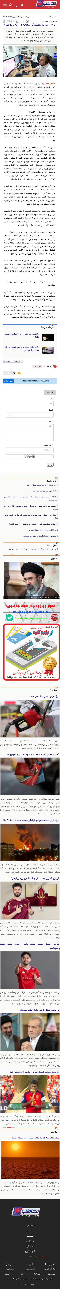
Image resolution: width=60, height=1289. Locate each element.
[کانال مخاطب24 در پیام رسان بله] (31, 612)
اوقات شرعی (49, 1269)
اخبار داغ (53, 690)
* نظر (51, 421)
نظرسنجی (30, 1269)
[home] (21, 5)
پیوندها (10, 1269)
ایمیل (51, 410)
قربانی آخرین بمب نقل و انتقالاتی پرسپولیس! (35, 878)
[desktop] (16, 5)
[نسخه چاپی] (4, 21)
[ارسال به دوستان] (8, 21)
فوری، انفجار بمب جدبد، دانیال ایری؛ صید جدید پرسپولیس (30, 946)
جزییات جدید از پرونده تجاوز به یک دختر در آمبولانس (22, 349)
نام (52, 399)
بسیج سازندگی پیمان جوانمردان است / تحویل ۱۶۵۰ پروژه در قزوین (31, 507)
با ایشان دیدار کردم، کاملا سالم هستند (39, 1010)
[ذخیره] (12, 21)
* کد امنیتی (48, 445)
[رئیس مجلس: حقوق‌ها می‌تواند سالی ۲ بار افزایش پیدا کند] (31, 580)
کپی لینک (8, 381)
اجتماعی (53, 21)
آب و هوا (10, 1264)
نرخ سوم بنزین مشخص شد (44, 491)
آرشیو (8, 1274)
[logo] (43, 4)
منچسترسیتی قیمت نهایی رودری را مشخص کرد (34, 1072)
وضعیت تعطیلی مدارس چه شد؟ (42, 1138)
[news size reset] (22, 21)
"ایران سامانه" (24, 1284)
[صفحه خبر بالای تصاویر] (31, 652)
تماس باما (30, 1264)
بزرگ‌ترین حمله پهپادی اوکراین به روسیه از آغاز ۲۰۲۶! (31, 820)
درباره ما (49, 1264)
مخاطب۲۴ (50, 83)
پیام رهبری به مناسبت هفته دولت (41, 485)
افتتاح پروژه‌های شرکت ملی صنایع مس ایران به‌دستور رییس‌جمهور (31, 498)
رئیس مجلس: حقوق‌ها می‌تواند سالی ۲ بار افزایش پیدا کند (37, 597)
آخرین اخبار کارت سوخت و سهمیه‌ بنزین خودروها (33, 754)
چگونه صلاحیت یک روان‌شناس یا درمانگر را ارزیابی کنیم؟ (32, 524)
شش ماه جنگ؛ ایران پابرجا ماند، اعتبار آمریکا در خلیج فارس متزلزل (31, 516)
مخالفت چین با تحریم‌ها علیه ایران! (41, 530)
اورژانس (31, 87)
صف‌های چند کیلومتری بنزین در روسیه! (39, 536)
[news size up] (27, 21)
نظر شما (50, 392)
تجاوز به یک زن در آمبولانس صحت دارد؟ (22, 336)
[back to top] (50, 1200)
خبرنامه (37, 1274)
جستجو (52, 1274)
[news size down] (17, 21)
